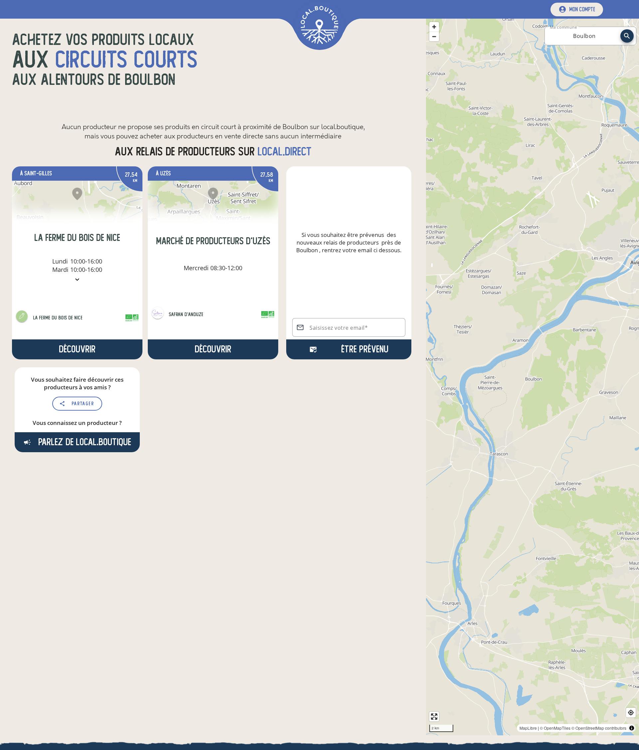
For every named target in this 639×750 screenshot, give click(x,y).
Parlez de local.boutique (83, 442)
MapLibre (528, 728)
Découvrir (77, 349)
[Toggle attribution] (632, 728)
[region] (532, 377)
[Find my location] (631, 712)
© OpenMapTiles (555, 728)
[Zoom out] (434, 36)
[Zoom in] (434, 27)
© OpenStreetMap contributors (598, 728)
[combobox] (584, 36)
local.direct (285, 151)
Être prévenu (364, 349)
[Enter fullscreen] (434, 716)
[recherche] (627, 36)
